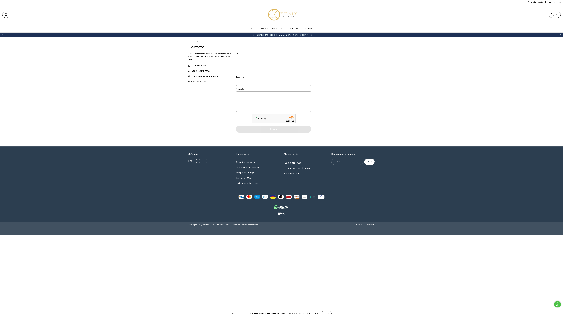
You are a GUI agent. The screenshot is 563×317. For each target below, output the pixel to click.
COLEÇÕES (294, 29)
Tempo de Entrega (245, 172)
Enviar (273, 129)
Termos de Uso (243, 178)
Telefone (240, 77)
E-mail (238, 65)
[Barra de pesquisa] (6, 15)
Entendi (326, 313)
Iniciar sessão (537, 2)
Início (190, 42)
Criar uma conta (554, 2)
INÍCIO (253, 29)
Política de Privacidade (247, 183)
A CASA (308, 29)
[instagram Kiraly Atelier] (190, 161)
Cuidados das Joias (245, 162)
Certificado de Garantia (247, 167)
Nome (238, 53)
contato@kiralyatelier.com (205, 76)
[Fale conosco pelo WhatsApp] (557, 304)
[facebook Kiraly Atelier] (198, 161)
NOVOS (264, 29)
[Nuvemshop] (365, 225)
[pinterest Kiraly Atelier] (205, 161)
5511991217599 (198, 66)
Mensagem (240, 89)
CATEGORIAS (278, 29)
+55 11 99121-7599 (200, 71)
